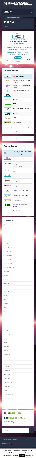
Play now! (18, 57)
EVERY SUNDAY (7, 256)
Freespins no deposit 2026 (9, 439)
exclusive (6, 271)
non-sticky (6, 327)
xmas (5, 406)
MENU (6, 12)
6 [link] (25, 210)
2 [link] (13, 127)
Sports (5, 362)
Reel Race (6, 350)
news (5, 319)
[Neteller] (15, 414)
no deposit (6, 323)
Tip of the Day (7, 374)
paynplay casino (8, 339)
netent (5, 311)
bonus (5, 224)
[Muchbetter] (20, 419)
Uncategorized (7, 382)
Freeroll (5, 279)
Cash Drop (6, 228)
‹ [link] (7, 210)
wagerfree (6, 386)
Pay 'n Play (6, 331)
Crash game (7, 232)
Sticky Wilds (6, 366)
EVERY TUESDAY (7, 263)
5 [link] (22, 210)
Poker (5, 343)
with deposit (22, 39)
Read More (29, 455)
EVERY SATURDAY (8, 252)
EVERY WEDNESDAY (8, 267)
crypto (5, 236)
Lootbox (5, 295)
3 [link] (16, 127)
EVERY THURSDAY (8, 260)
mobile (5, 307)
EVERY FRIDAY (7, 244)
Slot (4, 358)
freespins (13, 39)
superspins (6, 370)
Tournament (6, 378)
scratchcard (6, 354)
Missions (5, 303)
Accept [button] (22, 455)
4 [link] (19, 127)
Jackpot (5, 287)
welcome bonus (8, 394)
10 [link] (28, 127)
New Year (6, 315)
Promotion (6, 346)
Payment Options (8, 335)
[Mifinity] (9, 423)
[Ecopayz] (8, 419)
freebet (5, 275)
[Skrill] (6, 414)
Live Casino (6, 291)
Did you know (7, 240)
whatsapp (6, 398)
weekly (17, 39)
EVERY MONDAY (7, 248)
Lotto (4, 299)
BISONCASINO (18, 43)
